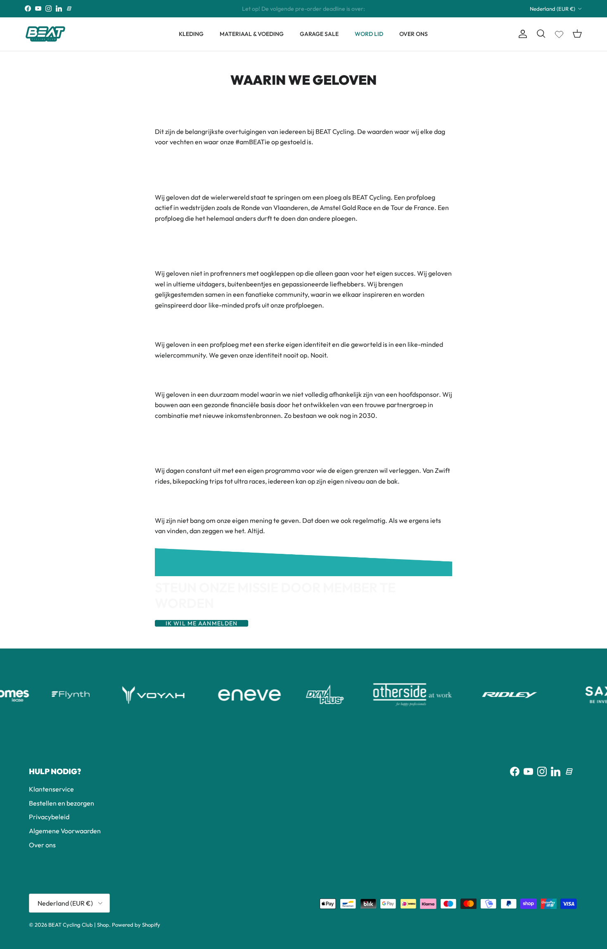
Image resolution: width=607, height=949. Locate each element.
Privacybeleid (49, 817)
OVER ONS (413, 34)
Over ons (42, 845)
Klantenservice (51, 789)
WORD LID (369, 34)
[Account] (521, 34)
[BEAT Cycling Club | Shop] (45, 34)
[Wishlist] (559, 33)
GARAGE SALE (319, 34)
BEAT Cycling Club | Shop (78, 924)
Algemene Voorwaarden (65, 831)
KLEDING (191, 34)
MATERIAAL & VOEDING (252, 34)
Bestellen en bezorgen (61, 803)
